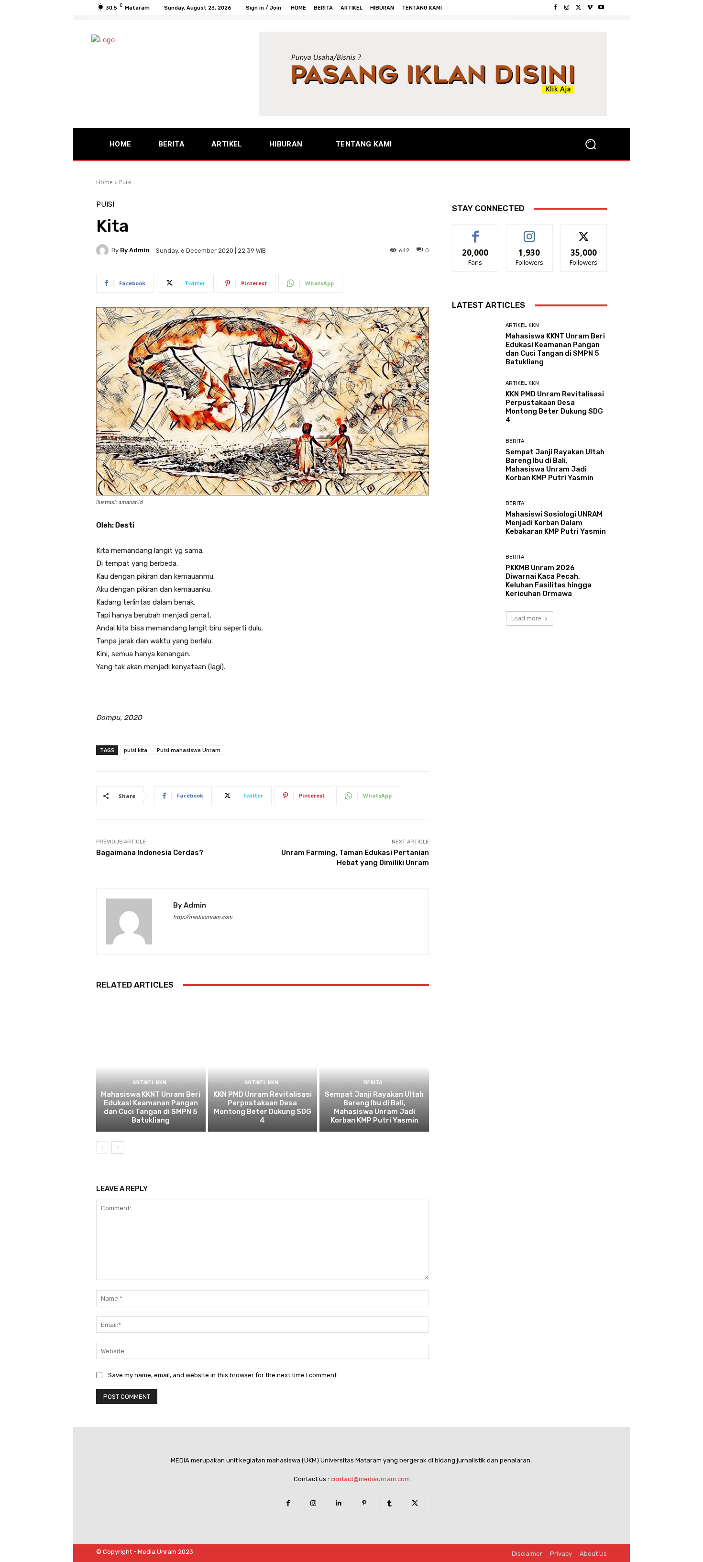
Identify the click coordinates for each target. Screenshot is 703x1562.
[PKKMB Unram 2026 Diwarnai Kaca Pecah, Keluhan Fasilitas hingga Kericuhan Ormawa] (475, 576)
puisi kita (135, 749)
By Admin (135, 250)
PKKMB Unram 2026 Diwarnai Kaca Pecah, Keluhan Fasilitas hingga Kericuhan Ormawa (548, 580)
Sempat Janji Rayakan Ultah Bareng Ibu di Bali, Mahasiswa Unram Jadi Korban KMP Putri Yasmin (374, 1107)
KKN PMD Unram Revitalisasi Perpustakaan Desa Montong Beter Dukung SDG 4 (262, 1107)
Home (104, 182)
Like (475, 231)
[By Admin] (103, 250)
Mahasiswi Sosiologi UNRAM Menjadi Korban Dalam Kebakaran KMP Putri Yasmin (555, 523)
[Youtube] (601, 7)
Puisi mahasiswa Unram (188, 749)
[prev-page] (102, 1147)
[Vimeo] (589, 7)
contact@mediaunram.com (370, 1479)
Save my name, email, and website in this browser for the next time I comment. (223, 1375)
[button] (590, 144)
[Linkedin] (339, 1503)
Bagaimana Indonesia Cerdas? (149, 852)
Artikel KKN (149, 1082)
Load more (526, 618)
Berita (373, 1082)
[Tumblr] (389, 1503)
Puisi (125, 182)
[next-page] (117, 1147)
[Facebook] (555, 7)
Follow (529, 231)
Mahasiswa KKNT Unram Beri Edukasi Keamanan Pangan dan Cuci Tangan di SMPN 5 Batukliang (150, 1107)
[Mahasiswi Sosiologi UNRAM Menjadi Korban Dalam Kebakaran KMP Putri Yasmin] (475, 518)
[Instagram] (566, 7)
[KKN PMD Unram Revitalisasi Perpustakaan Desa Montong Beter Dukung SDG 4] (263, 1066)
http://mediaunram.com (202, 917)
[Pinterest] (364, 1503)
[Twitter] (578, 7)
